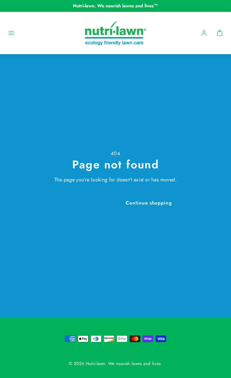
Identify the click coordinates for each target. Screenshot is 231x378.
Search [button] (102, 202)
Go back (69, 202)
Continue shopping (149, 202)
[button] (11, 33)
